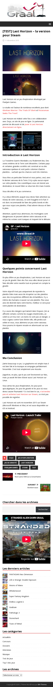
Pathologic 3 (14, 613)
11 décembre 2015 (12, 40)
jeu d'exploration (26, 458)
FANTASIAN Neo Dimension (21, 574)
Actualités (7, 637)
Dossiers (6, 646)
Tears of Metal (15, 624)
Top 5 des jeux (9, 663)
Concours (7, 641)
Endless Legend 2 (16, 602)
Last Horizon (27, 463)
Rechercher (43, 509)
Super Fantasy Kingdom (19, 596)
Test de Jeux (8, 658)
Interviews (7, 650)
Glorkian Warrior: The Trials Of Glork (19, 110)
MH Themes (42, 684)
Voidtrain (13, 607)
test (34, 467)
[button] (49, 24)
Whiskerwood (15, 591)
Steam (25, 467)
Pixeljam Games (11, 467)
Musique (6, 654)
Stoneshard (14, 618)
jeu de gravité (11, 463)
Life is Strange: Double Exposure (22, 580)
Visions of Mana (16, 585)
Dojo (11, 458)
